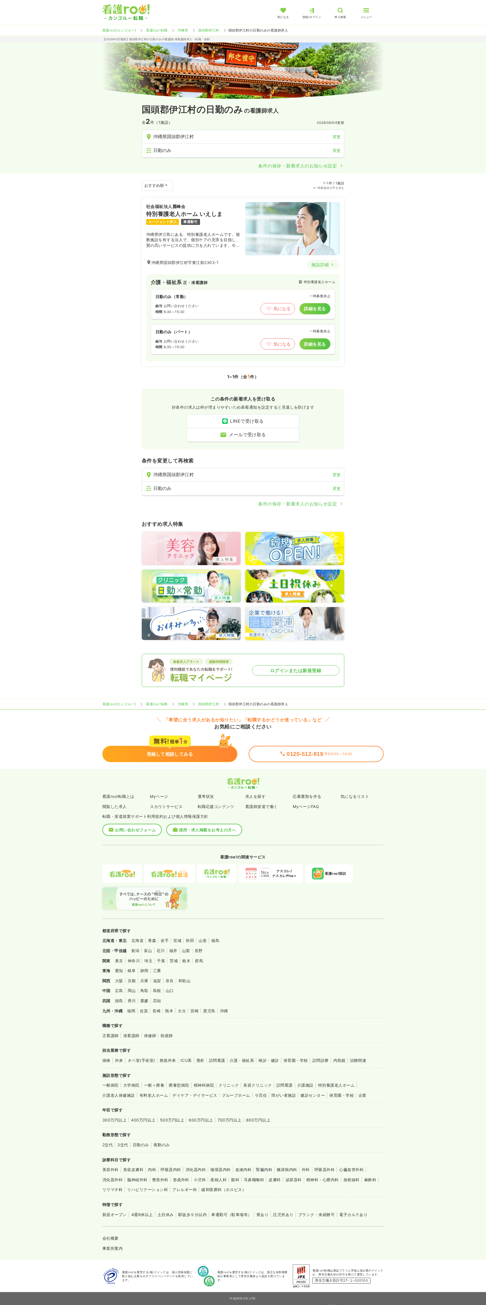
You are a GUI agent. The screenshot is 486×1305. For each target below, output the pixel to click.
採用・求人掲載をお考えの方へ (207, 829)
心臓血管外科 (351, 1169)
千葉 (161, 960)
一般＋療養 (154, 1085)
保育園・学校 (296, 1060)
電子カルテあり (353, 1214)
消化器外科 (112, 1179)
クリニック (229, 1085)
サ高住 (261, 1095)
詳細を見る (315, 308)
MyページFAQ (306, 806)
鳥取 (144, 990)
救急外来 (168, 1060)
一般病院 (110, 1085)
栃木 (186, 960)
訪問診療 (320, 1060)
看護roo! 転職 (156, 30)
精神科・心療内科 (322, 1179)
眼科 (235, 1179)
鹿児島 (209, 1010)
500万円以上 (172, 1120)
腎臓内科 (264, 1169)
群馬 (199, 960)
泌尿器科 (293, 1179)
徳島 (119, 1000)
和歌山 (184, 980)
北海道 (137, 940)
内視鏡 (339, 1060)
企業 (362, 1095)
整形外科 (160, 1179)
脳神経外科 (137, 1179)
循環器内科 (220, 1169)
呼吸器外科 (324, 1169)
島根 (157, 990)
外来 (119, 1060)
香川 (132, 1000)
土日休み (166, 1214)
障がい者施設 (283, 1095)
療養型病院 (179, 1085)
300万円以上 (114, 1120)
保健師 (150, 1035)
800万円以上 (258, 1120)
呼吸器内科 (171, 1169)
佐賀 (144, 1010)
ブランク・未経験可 (316, 1214)
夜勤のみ (162, 1144)
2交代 (107, 1144)
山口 (170, 990)
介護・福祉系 (242, 1060)
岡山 (132, 990)
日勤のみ (141, 1144)
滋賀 (157, 980)
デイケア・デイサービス (194, 1095)
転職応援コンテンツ (216, 806)
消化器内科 (196, 1169)
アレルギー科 (184, 1189)
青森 (152, 940)
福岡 (131, 1010)
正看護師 (110, 1035)
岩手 (165, 940)
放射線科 (351, 1179)
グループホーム (236, 1095)
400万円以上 (143, 1120)
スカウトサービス (166, 806)
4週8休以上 (142, 1214)
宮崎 (194, 1010)
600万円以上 (201, 1120)
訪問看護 (217, 1060)
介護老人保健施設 (118, 1095)
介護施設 (305, 1085)
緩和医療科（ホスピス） (223, 1189)
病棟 (106, 1060)
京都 (132, 980)
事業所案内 (112, 1248)
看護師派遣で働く (261, 806)
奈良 (170, 980)
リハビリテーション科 (147, 1189)
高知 (157, 1000)
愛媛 (144, 1000)
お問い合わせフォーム (135, 829)
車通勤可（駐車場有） (231, 1214)
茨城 (174, 960)
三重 (157, 970)
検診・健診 (268, 1060)
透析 (200, 1060)
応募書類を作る (307, 796)
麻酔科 (370, 1179)
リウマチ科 (112, 1189)
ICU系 (186, 1060)
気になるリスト (355, 796)
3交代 (122, 1144)
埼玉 (148, 960)
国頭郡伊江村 (208, 30)
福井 (173, 950)
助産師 (167, 1035)
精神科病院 (204, 1085)
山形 (203, 940)
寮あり (262, 1214)
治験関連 (358, 1060)
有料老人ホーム (154, 1095)
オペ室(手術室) (141, 1060)
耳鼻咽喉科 (254, 1179)
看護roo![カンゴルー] (119, 30)
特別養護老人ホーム (336, 1085)
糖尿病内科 (287, 1169)
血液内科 (243, 1169)
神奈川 (134, 960)
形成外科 (181, 1179)
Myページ (159, 796)
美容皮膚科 (133, 1169)
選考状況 (206, 796)
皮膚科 (275, 1179)
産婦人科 (218, 1179)
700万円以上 (230, 1120)
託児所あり (283, 1214)
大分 (182, 1010)
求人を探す (255, 796)
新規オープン (114, 1214)
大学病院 (131, 1085)
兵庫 (144, 980)
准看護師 (131, 1035)
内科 (152, 1169)
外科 (306, 1169)
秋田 (190, 940)
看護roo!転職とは (118, 796)
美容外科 (110, 1169)
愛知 (119, 970)
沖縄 (224, 1010)
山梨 (186, 950)
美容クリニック (257, 1085)
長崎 (156, 1010)
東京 (119, 960)
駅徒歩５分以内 (192, 1214)
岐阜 (132, 970)
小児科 (200, 1179)
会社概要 (110, 1238)
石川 (161, 950)
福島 (215, 940)
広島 (119, 990)
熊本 (169, 1010)
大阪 (119, 980)
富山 (148, 950)
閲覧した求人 (114, 806)
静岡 (144, 970)
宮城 (177, 940)
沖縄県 (183, 30)
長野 (199, 950)
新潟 (135, 950)
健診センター (312, 1095)
